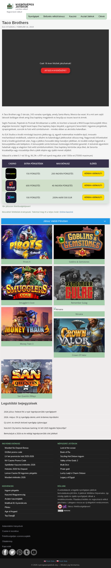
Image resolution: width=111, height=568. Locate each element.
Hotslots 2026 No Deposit (16, 469)
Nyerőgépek (33, 16)
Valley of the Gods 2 (69, 460)
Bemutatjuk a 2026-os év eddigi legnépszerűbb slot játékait (31, 433)
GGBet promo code (13, 452)
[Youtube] (34, 552)
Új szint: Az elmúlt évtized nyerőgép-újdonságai (25, 422)
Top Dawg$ (10, 515)
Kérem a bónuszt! (93, 173)
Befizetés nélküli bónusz (54, 16)
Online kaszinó (66, 212)
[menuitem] (33, 16)
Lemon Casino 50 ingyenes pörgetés (21, 473)
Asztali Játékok (87, 16)
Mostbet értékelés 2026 (15, 477)
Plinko (7, 507)
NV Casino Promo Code (15, 460)
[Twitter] (12, 552)
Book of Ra (65, 452)
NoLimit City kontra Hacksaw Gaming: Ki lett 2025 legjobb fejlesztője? (35, 428)
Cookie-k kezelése (10, 531)
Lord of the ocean (68, 448)
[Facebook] (5, 552)
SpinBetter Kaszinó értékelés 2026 (20, 465)
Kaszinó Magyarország (15, 494)
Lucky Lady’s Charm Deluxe (72, 473)
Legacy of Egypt (67, 477)
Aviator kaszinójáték (14, 499)
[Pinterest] (19, 552)
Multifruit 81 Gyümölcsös (16, 503)
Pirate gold (65, 469)
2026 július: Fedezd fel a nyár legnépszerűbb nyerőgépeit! (30, 411)
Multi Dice (64, 465)
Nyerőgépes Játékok (25, 5)
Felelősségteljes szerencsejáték (16, 536)
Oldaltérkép (7, 541)
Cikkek (102, 16)
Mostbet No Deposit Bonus (17, 448)
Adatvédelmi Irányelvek (12, 526)
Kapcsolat (6, 546)
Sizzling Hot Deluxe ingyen (72, 456)
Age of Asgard (11, 511)
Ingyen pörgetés (12, 490)
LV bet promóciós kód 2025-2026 (19, 456)
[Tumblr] (26, 552)
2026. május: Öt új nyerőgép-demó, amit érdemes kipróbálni (31, 417)
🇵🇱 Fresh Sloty (62, 561)
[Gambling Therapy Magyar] (62, 506)
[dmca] (64, 510)
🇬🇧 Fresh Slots (49, 561)
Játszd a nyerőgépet (55, 70)
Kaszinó (72, 16)
